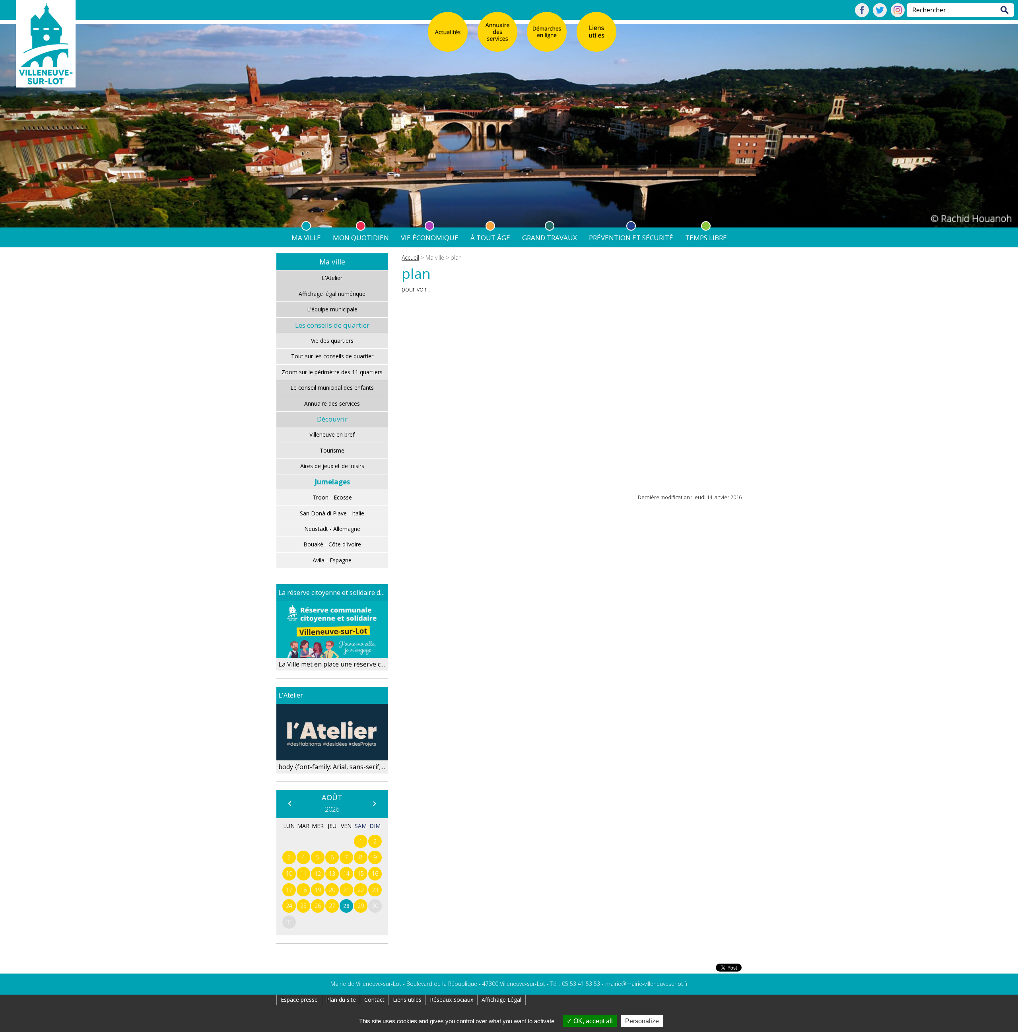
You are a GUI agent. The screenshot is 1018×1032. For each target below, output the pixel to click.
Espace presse (299, 999)
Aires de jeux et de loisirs (332, 466)
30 (375, 906)
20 (332, 890)
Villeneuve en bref (332, 434)
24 (289, 906)
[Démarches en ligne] (547, 32)
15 (360, 873)
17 (289, 890)
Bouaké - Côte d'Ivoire (332, 544)
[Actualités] (448, 32)
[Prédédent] (289, 803)
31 (289, 922)
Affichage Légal (501, 999)
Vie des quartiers (332, 340)
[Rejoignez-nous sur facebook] (862, 14)
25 (303, 906)
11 (303, 873)
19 (318, 890)
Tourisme (332, 450)
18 (303, 890)
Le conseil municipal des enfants (332, 387)
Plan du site (341, 999)
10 (289, 873)
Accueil (410, 257)
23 (375, 890)
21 (346, 890)
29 (360, 906)
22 (360, 890)
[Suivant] (374, 803)
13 (332, 873)
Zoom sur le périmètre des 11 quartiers (332, 372)
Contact (374, 999)
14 (346, 873)
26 (318, 906)
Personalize (642, 1021)
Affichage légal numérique (332, 293)
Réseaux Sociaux (451, 999)
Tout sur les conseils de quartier (332, 356)
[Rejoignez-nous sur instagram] (898, 14)
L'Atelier (332, 278)
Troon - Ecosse (332, 497)
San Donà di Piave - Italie (332, 513)
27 (332, 906)
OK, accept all (592, 1021)
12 (318, 873)
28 (346, 906)
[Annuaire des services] (497, 32)
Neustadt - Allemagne (332, 529)
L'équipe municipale (332, 309)
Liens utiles (407, 999)
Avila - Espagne (332, 560)
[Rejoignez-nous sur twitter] (880, 14)
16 (375, 873)
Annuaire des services (332, 403)
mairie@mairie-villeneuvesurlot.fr (646, 983)
